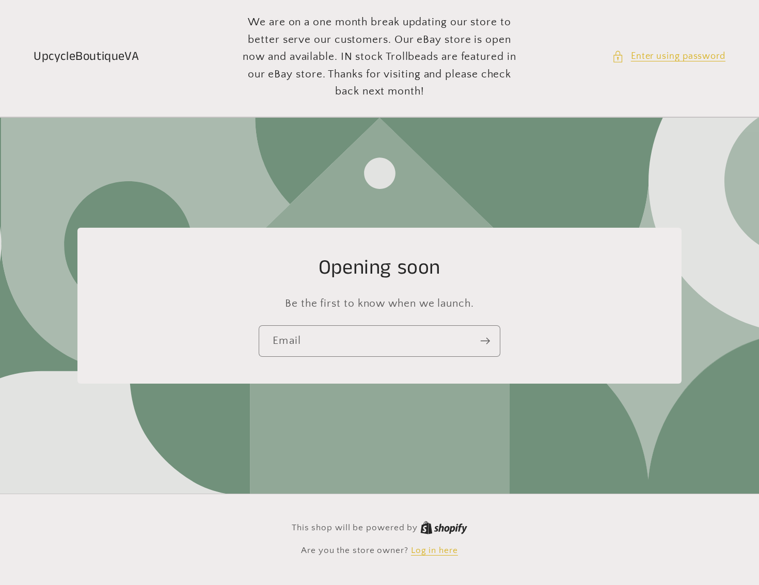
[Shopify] (443, 527)
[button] (668, 56)
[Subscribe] (485, 341)
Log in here (434, 550)
